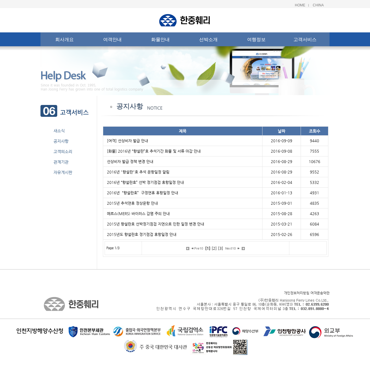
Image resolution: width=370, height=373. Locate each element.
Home (300, 5)
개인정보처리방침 (296, 293)
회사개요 (64, 39)
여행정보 (256, 39)
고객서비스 (305, 39)
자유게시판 (62, 172)
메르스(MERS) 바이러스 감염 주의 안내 (138, 213)
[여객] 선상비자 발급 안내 (127, 141)
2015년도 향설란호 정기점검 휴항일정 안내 (141, 234)
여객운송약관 (320, 293)
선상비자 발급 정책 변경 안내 (130, 161)
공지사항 (61, 141)
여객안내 (112, 39)
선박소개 (208, 39)
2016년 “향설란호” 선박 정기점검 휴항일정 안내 (145, 182)
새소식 (59, 130)
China (318, 5)
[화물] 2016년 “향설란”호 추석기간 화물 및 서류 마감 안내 (154, 151)
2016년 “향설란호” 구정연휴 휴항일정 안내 (142, 193)
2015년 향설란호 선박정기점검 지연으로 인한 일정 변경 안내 (155, 224)
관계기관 (61, 162)
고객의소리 (62, 151)
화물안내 (160, 39)
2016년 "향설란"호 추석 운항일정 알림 (138, 172)
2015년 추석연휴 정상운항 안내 (132, 203)
